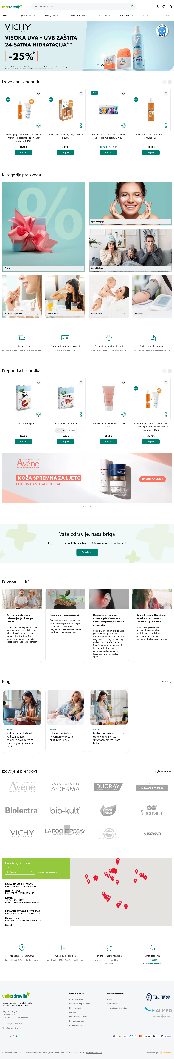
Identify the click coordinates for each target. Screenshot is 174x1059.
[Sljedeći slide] (170, 82)
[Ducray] (109, 786)
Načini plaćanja (75, 1008)
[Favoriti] (163, 6)
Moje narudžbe (113, 1004)
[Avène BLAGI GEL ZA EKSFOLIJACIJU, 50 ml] (108, 398)
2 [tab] (102, 64)
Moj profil (110, 999)
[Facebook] (13, 1036)
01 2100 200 (152, 960)
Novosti (10, 730)
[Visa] (125, 1036)
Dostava (72, 1012)
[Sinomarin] (152, 810)
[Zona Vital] (109, 810)
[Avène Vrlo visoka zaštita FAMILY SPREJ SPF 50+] (150, 109)
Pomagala (147, 16)
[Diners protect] (158, 1036)
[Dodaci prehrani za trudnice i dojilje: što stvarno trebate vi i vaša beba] (109, 707)
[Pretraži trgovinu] (132, 6)
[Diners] (133, 1036)
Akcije (5, 16)
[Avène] (22, 786)
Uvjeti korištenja (76, 999)
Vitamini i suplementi (77, 16)
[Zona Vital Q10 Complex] (23, 398)
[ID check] (145, 1036)
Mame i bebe (125, 16)
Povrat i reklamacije (77, 1021)
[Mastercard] (119, 1036)
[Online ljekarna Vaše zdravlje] (158, 997)
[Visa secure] (154, 1036)
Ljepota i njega (26, 16)
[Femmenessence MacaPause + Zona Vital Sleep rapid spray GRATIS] (108, 109)
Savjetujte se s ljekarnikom (117, 1008)
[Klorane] (152, 786)
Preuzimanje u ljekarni (78, 1017)
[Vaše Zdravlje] (12, 6)
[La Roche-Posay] (65, 833)
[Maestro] (114, 1036)
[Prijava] (157, 6)
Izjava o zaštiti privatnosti (79, 1004)
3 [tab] (90, 506)
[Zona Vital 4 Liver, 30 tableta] (65, 398)
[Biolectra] (22, 810)
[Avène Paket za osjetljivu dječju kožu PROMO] (65, 109)
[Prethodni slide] (164, 82)
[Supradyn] (152, 833)
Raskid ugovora (75, 1025)
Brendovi (167, 16)
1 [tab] (98, 64)
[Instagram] (17, 1036)
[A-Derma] (65, 786)
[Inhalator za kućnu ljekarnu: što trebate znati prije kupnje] (65, 707)
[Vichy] (22, 833)
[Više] (87, 478)
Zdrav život (103, 16)
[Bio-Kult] (65, 810)
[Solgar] (109, 833)
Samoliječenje (50, 16)
